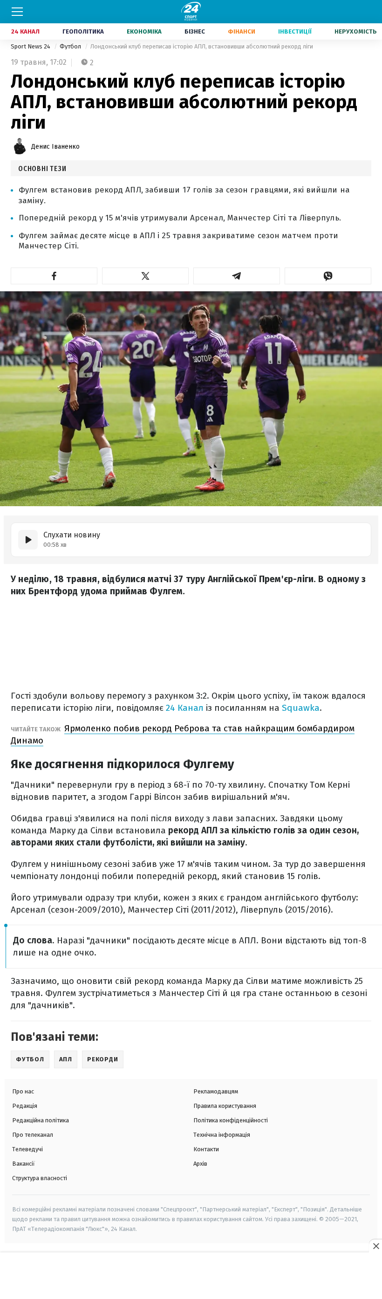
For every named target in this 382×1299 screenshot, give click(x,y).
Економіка (144, 31)
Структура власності (39, 1178)
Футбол (71, 46)
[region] (191, 1276)
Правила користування (224, 1105)
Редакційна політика (40, 1120)
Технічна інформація (221, 1134)
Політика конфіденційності (230, 1120)
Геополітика (83, 31)
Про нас (23, 1091)
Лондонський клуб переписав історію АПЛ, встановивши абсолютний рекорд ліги (201, 46)
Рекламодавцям (215, 1091)
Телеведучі (27, 1149)
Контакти (206, 1149)
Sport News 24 (31, 46)
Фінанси (241, 31)
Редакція (24, 1105)
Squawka (301, 707)
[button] (54, 276)
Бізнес (194, 31)
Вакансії (23, 1163)
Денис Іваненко (55, 147)
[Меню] (17, 11)
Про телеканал (32, 1134)
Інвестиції (295, 31)
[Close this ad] (375, 1245)
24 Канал (25, 31)
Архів (200, 1163)
